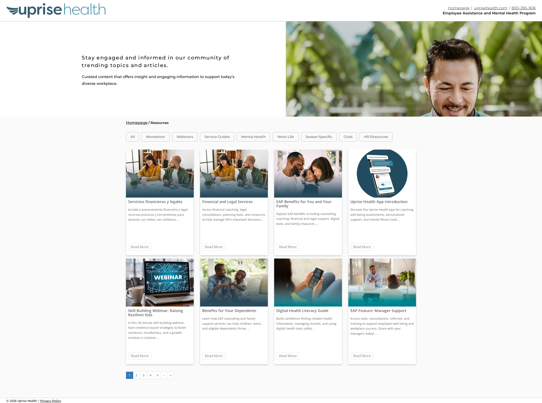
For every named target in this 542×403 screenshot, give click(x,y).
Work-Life (285, 137)
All (132, 137)
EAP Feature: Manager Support (378, 310)
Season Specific (319, 137)
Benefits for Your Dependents (229, 310)
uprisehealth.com (490, 8)
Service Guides (217, 137)
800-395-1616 (524, 8)
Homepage (459, 8)
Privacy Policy (50, 401)
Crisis (348, 137)
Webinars (185, 137)
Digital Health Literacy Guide (302, 310)
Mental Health (253, 137)
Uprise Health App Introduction (379, 201)
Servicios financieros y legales (155, 201)
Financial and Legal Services (227, 201)
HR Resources (376, 137)
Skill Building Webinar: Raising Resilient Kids (155, 312)
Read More (139, 247)
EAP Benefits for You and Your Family (304, 203)
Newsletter (155, 137)
